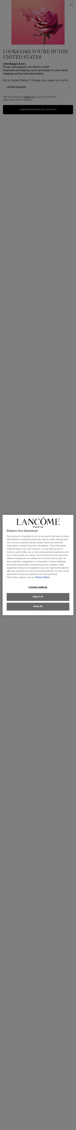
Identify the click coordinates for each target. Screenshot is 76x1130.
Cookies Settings (38, 587)
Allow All (38, 606)
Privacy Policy (42, 577)
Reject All (38, 597)
